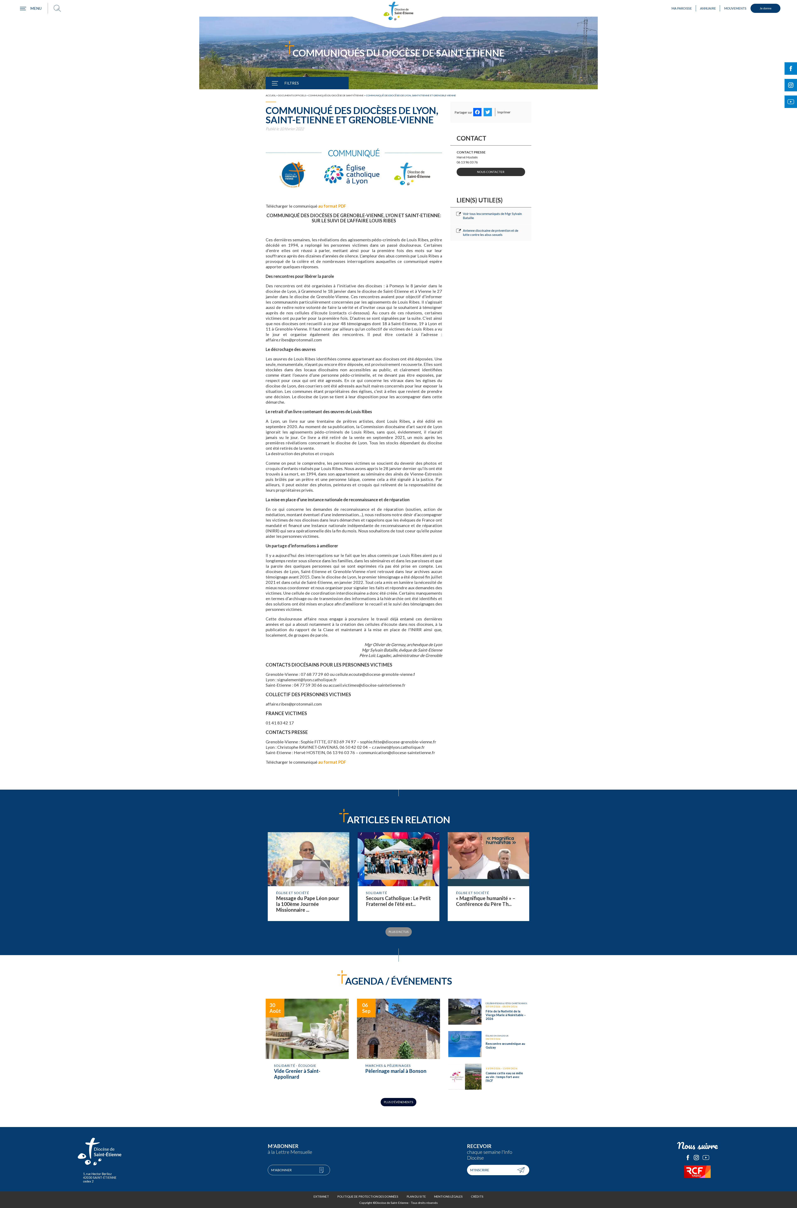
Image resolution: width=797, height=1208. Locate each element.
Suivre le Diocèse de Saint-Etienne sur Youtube (791, 102)
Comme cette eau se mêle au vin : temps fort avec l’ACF (489, 1077)
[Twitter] (488, 112)
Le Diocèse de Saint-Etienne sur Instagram (696, 1157)
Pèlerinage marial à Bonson (398, 1044)
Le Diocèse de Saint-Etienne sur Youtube (706, 1157)
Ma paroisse (681, 8)
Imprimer (504, 112)
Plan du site (416, 1196)
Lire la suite (308, 876)
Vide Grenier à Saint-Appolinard (307, 1044)
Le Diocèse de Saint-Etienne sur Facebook (688, 1157)
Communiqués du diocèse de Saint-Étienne (336, 95)
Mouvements (735, 8)
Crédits (477, 1196)
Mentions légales (448, 1196)
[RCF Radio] (697, 1171)
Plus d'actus (399, 932)
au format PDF (332, 205)
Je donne (765, 8)
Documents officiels (292, 95)
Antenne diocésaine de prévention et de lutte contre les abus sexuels (490, 232)
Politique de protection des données (367, 1196)
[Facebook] (477, 112)
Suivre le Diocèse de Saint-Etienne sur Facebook (791, 68)
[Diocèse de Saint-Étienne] (398, 11)
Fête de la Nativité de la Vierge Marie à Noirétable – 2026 (489, 1012)
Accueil (271, 95)
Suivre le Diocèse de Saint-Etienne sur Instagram (791, 85)
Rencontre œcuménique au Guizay (489, 1044)
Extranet (321, 1196)
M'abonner (281, 1170)
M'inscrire (479, 1170)
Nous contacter (490, 172)
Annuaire (708, 8)
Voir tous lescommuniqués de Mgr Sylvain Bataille (492, 216)
